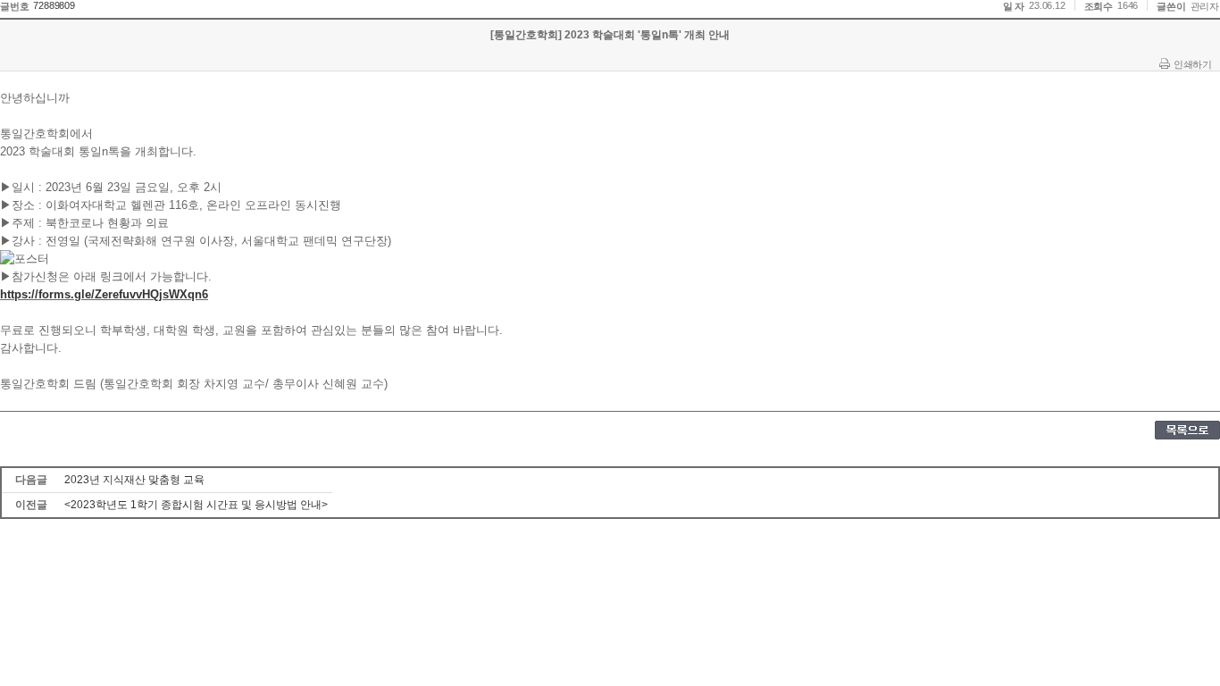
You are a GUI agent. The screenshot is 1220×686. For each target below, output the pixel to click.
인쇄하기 (1192, 64)
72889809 (53, 5)
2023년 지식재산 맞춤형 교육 (134, 479)
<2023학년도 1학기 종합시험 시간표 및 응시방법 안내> (196, 504)
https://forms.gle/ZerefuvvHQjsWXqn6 (104, 294)
